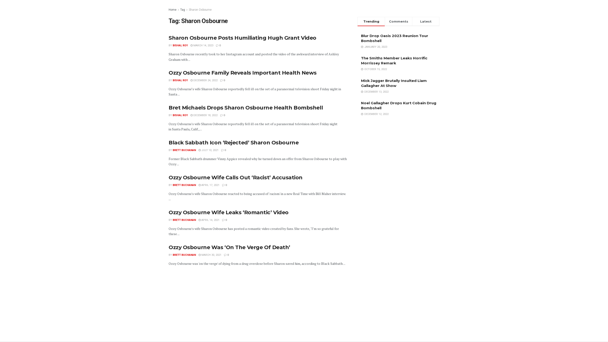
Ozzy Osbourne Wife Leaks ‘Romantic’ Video (229, 212)
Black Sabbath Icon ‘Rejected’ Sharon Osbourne (234, 142)
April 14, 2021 (210, 220)
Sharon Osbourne (200, 9)
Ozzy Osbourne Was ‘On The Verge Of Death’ (229, 247)
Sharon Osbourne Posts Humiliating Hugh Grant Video (242, 38)
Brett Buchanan (184, 150)
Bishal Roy (180, 45)
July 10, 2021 (209, 150)
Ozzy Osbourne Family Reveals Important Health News (243, 73)
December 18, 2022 (205, 115)
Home (172, 9)
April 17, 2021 (210, 185)
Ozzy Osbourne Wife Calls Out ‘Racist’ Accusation (236, 177)
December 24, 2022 (205, 80)
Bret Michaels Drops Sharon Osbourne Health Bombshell (246, 107)
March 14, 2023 (203, 45)
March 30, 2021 (211, 254)
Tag (182, 9)
